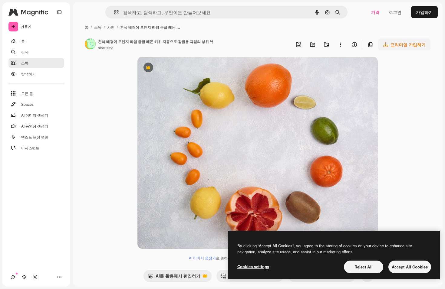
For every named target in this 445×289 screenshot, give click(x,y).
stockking (106, 47)
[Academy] (24, 277)
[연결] (13, 277)
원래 (172, 68)
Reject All (363, 267)
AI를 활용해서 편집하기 (174, 277)
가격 (375, 12)
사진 (110, 27)
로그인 (395, 12)
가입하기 (424, 12)
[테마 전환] (35, 277)
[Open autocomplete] (114, 12)
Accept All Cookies (410, 267)
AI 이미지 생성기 (202, 257)
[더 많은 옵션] (340, 44)
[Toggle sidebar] (59, 12)
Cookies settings (253, 266)
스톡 (97, 27)
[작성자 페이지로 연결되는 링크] (90, 44)
